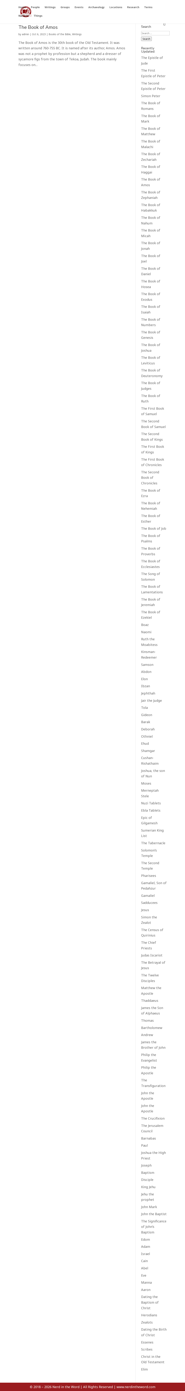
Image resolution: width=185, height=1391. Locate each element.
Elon (144, 679)
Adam (145, 1246)
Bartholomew (151, 1028)
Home (22, 7)
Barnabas (148, 1138)
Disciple (147, 1179)
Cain (144, 1261)
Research (133, 7)
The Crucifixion (153, 1118)
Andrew (147, 1035)
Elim (144, 1369)
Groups (65, 7)
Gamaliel (148, 895)
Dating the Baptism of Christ (150, 1302)
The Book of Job (153, 528)
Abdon (146, 671)
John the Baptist (154, 1214)
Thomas (147, 1020)
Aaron (145, 1289)
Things (38, 16)
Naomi (146, 632)
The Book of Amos (38, 27)
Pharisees (148, 875)
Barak (145, 722)
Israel (145, 1254)
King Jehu (148, 1187)
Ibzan (145, 686)
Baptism (147, 1172)
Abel (144, 1268)
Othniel (147, 736)
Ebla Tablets (150, 810)
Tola (144, 707)
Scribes (146, 1349)
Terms (148, 7)
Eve (143, 1275)
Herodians (149, 1315)
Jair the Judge (151, 700)
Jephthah (148, 693)
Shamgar (148, 751)
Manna (146, 1282)
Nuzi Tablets (151, 803)
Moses (146, 783)
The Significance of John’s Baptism (153, 1226)
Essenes (147, 1342)
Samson (147, 664)
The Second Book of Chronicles (150, 477)
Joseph (146, 1165)
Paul (144, 1145)
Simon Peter (150, 96)
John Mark (149, 1207)
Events (79, 7)
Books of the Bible (60, 34)
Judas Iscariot (151, 955)
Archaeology (96, 7)
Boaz (145, 625)
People (35, 7)
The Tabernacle (153, 843)
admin (25, 34)
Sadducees (149, 902)
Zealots (147, 1322)
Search (146, 38)
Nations (23, 16)
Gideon (146, 715)
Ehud (145, 743)
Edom (145, 1239)
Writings (50, 7)
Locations (115, 7)
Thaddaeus (149, 1000)
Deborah (148, 729)
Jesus (145, 910)
